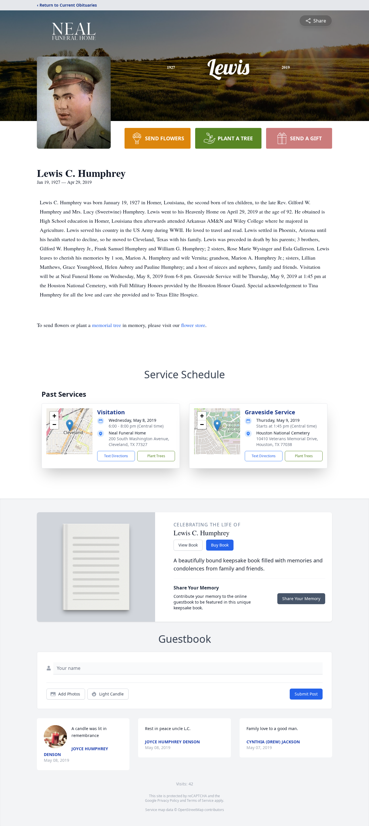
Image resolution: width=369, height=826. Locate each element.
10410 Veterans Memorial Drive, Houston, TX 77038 (287, 441)
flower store (193, 325)
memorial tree (106, 325)
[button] (69, 425)
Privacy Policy (168, 800)
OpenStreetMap (191, 809)
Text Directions (116, 455)
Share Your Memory (301, 598)
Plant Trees (156, 455)
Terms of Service (200, 800)
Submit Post (306, 694)
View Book (188, 545)
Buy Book (220, 545)
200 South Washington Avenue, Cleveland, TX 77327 (139, 441)
